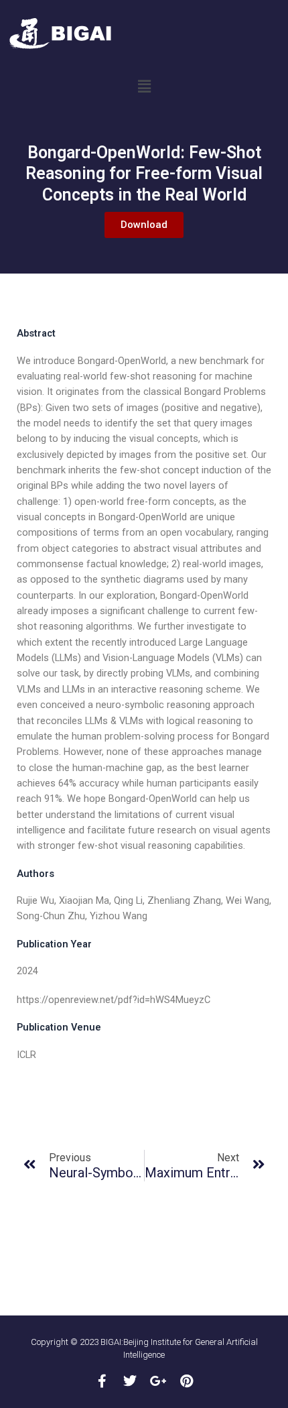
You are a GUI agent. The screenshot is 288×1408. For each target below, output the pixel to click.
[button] (144, 86)
